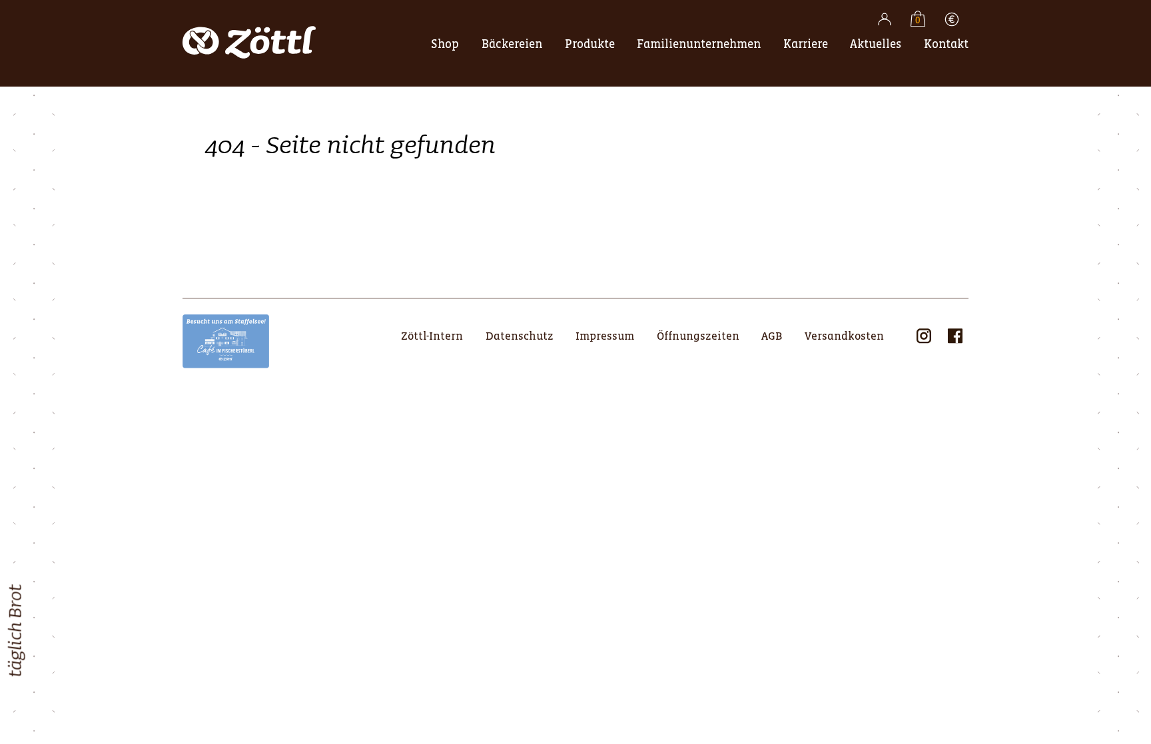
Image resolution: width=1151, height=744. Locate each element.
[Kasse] (952, 21)
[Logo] (249, 65)
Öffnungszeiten (698, 336)
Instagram (924, 336)
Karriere (805, 44)
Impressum (605, 336)
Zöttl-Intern (432, 336)
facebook (955, 336)
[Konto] (885, 21)
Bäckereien (512, 44)
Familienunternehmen (699, 44)
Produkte (590, 44)
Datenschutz (520, 336)
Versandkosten (844, 336)
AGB (771, 336)
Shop (445, 44)
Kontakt (946, 44)
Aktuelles (875, 44)
